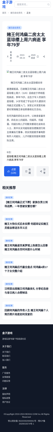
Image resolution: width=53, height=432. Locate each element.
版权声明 (6, 394)
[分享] (44, 56)
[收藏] (37, 56)
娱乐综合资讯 (16, 13)
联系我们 (6, 356)
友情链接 (6, 377)
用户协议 (6, 402)
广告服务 (6, 373)
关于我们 (6, 352)
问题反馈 (6, 381)
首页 (4, 13)
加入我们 (6, 360)
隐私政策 (6, 398)
